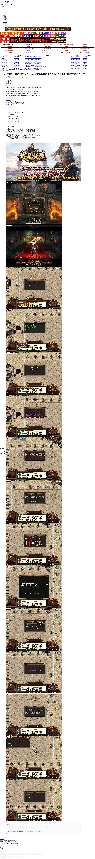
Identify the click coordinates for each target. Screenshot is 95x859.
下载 (6, 95)
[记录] (24, 102)
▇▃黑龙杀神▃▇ (4, 66)
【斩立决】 (3, 58)
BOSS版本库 (2, 69)
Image (4, 840)
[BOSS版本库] (4, 2)
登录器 (34, 132)
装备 (32, 135)
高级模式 (2, 839)
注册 (3, 9)
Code (11, 840)
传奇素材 (4, 19)
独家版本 (4, 15)
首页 (3, 11)
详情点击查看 (39, 831)
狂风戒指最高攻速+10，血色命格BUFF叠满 (33, 68)
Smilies (13, 840)
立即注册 (14, 841)
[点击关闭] (0, 845)
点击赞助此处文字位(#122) (47, 52)
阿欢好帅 (2, 448)
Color (2, 840)
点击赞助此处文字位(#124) (85, 52)
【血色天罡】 (3, 68)
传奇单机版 (5, 18)
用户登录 (2, 6)
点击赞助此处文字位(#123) (66, 52)
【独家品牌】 (16, 56)
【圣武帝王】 (3, 56)
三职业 (19, 112)
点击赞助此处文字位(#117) (47, 50)
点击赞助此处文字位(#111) (29, 48)
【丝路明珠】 (3, 63)
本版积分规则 (3, 843)
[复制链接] (9, 76)
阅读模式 (25, 77)
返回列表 (2, 70)
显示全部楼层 (20, 77)
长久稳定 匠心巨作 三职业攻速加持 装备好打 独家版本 (35, 66)
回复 (6, 833)
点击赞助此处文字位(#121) (29, 52)
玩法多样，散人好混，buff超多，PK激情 (33, 58)
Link (6, 840)
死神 (10, 136)
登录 (3, 8)
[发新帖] (6, 70)
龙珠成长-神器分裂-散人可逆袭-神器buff (33, 63)
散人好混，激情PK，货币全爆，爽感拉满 (33, 56)
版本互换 (4, 23)
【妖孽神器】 (3, 65)
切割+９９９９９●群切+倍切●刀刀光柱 (32, 59)
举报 (6, 835)
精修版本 (4, 16)
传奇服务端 (10, 69)
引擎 (22, 95)
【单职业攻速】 (17, 68)
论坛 (4, 12)
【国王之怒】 (3, 62)
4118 (1, 451)
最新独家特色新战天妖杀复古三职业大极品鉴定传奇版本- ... (30, 69)
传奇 (34, 93)
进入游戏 (85, 56)
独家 (6, 132)
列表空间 (4, 25)
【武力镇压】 (3, 59)
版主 (1, 455)
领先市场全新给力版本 (75, 56)
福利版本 (4, 17)
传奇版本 (12, 93)
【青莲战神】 (3, 61)
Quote (9, 840)
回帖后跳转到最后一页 (15, 843)
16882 (4, 459)
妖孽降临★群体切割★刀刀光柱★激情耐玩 (33, 65)
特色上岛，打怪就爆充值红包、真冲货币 (33, 62)
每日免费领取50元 (74, 66)
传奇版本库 (5, 22)
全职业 (15, 66)
